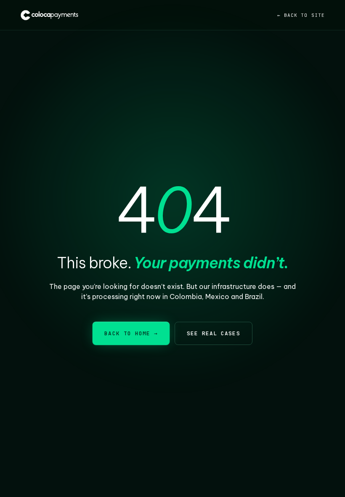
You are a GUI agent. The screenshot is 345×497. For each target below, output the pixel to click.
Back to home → (131, 333)
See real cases (213, 333)
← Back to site (301, 15)
